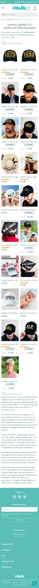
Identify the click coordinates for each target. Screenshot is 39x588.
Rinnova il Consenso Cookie (20, 585)
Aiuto (3, 555)
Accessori (15, 19)
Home (3, 19)
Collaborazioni (6, 567)
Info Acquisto (6, 550)
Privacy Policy (23, 582)
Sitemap (15, 582)
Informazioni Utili (7, 561)
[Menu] (3, 7)
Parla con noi (19, 534)
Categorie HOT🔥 (8, 544)
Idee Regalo (9, 19)
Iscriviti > (19, 520)
